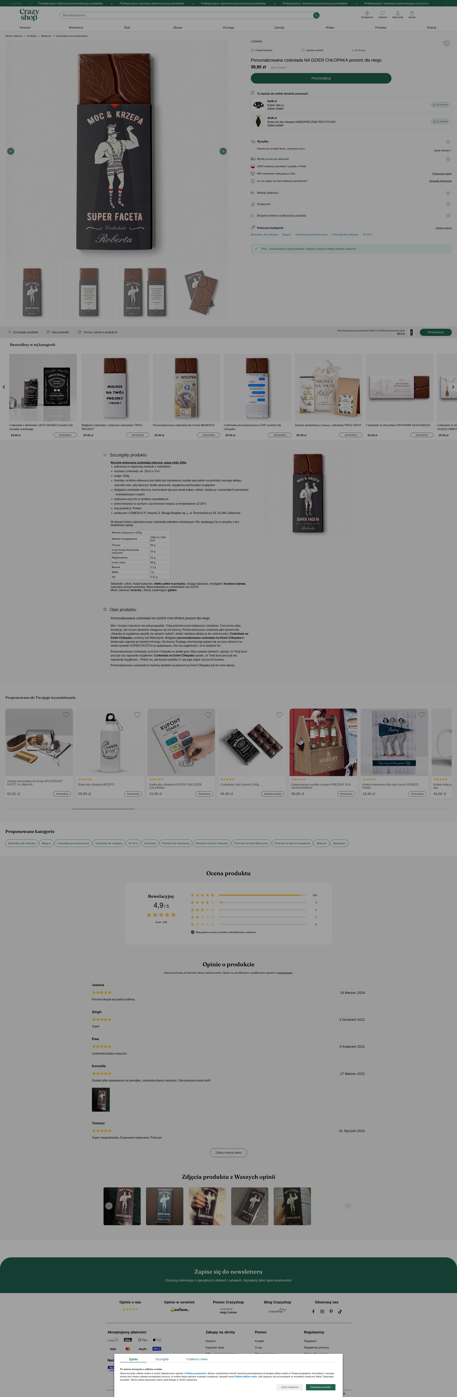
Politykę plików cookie (246, 1377)
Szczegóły (162, 1359)
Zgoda (133, 1359)
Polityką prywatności (196, 1373)
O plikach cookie (197, 1359)
